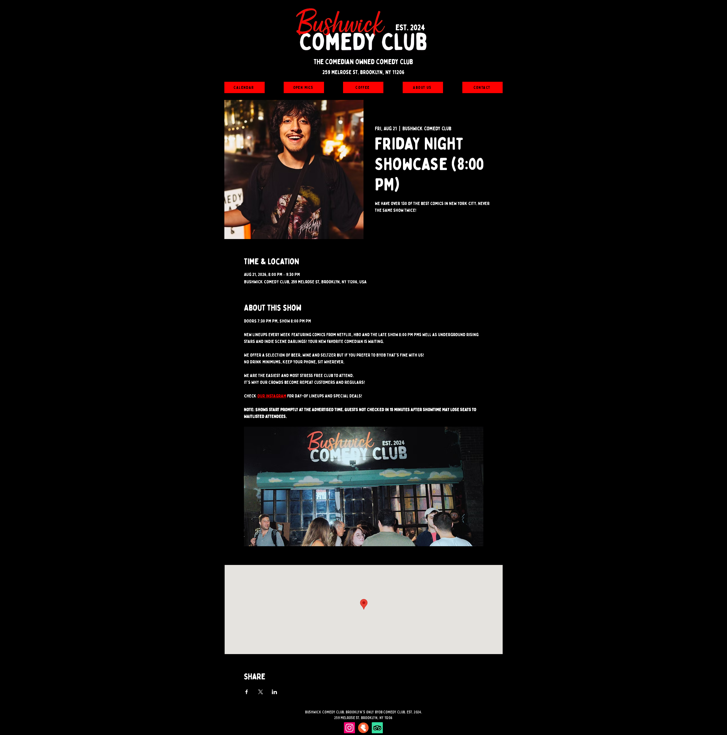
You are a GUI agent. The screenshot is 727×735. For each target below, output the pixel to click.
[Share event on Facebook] (246, 692)
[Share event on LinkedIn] (274, 692)
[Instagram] (349, 727)
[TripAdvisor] (377, 727)
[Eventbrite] (363, 727)
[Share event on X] (260, 692)
